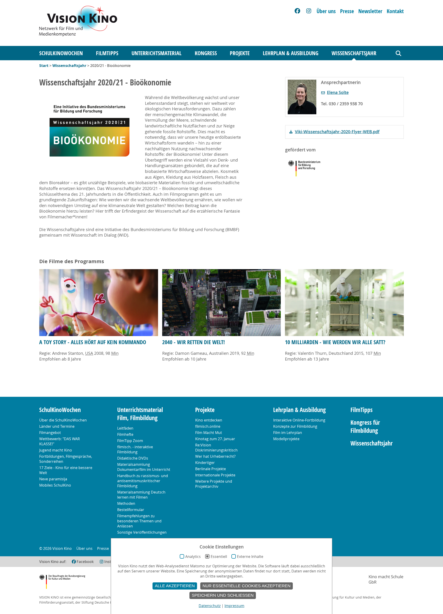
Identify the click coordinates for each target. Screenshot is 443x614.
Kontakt (395, 11)
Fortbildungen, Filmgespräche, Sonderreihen (65, 459)
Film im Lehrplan (287, 432)
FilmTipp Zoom (130, 440)
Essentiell (219, 556)
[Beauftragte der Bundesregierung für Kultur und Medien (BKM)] (62, 582)
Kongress (206, 53)
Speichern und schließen (223, 595)
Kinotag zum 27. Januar (215, 438)
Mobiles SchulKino (55, 485)
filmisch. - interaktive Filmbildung (135, 449)
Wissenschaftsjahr (354, 53)
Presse (347, 11)
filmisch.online (207, 426)
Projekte (240, 53)
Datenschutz (210, 605)
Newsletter (370, 11)
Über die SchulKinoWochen (63, 420)
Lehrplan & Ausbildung (290, 53)
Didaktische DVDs (132, 458)
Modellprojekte (286, 438)
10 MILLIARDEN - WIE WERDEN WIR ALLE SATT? (335, 342)
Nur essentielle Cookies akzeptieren (246, 586)
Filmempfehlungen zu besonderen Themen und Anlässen (139, 521)
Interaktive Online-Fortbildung (299, 420)
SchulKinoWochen (61, 53)
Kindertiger (205, 462)
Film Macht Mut (208, 432)
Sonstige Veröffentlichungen (142, 532)
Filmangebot (50, 432)
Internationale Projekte (215, 475)
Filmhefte (125, 434)
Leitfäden (125, 428)
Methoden (126, 503)
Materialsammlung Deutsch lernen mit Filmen (141, 495)
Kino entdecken (208, 420)
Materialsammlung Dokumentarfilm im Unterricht (143, 467)
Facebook (85, 561)
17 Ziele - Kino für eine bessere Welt (65, 470)
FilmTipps (107, 53)
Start (43, 65)
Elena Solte (338, 92)
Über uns (326, 11)
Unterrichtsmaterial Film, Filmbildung (140, 414)
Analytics (193, 556)
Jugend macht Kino (55, 450)
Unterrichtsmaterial (157, 53)
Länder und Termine (57, 426)
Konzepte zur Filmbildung (295, 426)
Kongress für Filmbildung (365, 426)
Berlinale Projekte (210, 468)
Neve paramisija (53, 479)
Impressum (234, 605)
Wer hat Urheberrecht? (215, 456)
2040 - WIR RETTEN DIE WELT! (193, 342)
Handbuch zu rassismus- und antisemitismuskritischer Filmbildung (142, 480)
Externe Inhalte (250, 556)
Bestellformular (130, 509)
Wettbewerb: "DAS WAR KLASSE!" (59, 441)
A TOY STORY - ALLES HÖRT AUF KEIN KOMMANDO (92, 342)
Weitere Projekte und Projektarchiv (213, 484)
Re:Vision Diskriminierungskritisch (216, 447)
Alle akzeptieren (175, 586)
